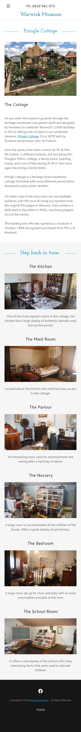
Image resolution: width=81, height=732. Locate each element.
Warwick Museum (39, 700)
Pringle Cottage (28, 136)
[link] (40, 14)
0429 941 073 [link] (43, 6)
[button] (10, 6)
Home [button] (40, 709)
